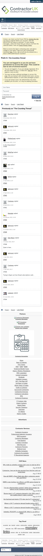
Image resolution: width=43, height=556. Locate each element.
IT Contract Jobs (21, 401)
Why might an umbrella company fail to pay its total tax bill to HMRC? (21, 465)
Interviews (21, 409)
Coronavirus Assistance (35, 25)
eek (9, 164)
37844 (5, 171)
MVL (21, 396)
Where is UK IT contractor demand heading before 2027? (21, 503)
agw (10, 525)
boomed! (13, 525)
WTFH (10, 177)
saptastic (10, 293)
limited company (21, 528)
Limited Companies (21, 375)
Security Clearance (21, 407)
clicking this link (34, 39)
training (30, 532)
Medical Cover (21, 449)
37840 (5, 220)
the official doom (24, 532)
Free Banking (22, 440)
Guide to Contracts (21, 387)
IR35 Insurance (21, 436)
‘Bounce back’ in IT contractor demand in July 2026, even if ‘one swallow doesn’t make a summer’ (22, 494)
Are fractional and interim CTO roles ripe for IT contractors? (21, 499)
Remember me (7, 94)
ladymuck (11, 126)
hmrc (12, 528)
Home (21, 360)
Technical (18, 28)
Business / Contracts (23, 25)
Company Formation (21, 442)
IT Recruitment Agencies (21, 455)
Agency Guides (21, 413)
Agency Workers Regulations (21, 371)
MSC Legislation (22, 373)
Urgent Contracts (21, 403)
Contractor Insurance (21, 432)
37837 (5, 259)
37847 (5, 133)
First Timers (21, 364)
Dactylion (10, 114)
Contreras (11, 201)
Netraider (10, 213)
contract (18, 525)
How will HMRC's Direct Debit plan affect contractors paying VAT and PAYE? (21, 477)
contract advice (23, 525)
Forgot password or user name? (8, 97)
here (11, 52)
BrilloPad (10, 152)
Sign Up (30, 70)
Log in (36, 96)
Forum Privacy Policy (25, 45)
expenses (30, 525)
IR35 (17, 366)
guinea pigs (8, 528)
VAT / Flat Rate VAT (21, 381)
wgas (23, 534)
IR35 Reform (11, 28)
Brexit (15, 25)
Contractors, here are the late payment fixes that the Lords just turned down (21, 471)
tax (19, 532)
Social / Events (21, 29)
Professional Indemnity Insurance (21, 434)
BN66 (25, 366)
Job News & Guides (22, 383)
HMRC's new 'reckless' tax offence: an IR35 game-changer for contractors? (21, 482)
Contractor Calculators (21, 394)
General (11, 25)
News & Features (21, 362)
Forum (7, 34)
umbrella (20, 534)
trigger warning (36, 532)
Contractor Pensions (21, 447)
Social (33, 28)
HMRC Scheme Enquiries (28, 26)
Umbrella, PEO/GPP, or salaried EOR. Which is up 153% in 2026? (21, 512)
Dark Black (11, 238)
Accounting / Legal (5, 26)
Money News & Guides (21, 385)
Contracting (4, 25)
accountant (5, 525)
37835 (5, 287)
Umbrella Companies (16, 26)
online (17, 532)
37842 (5, 195)
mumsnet (13, 532)
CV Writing (21, 411)
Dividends (22, 377)
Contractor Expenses (21, 398)
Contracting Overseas (21, 392)
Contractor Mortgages (21, 438)
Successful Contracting (22, 389)
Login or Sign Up (36, 1)
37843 (5, 183)
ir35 (15, 528)
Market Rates (21, 405)
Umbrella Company (21, 379)
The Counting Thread (17, 58)
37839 (5, 232)
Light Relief (38, 28)
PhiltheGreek (12, 138)
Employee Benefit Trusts (21, 369)
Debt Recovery (21, 445)
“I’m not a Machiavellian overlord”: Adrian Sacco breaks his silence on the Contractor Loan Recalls (21, 488)
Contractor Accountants (21, 453)
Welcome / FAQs (25, 28)
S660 (21, 366)
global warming (36, 525)
